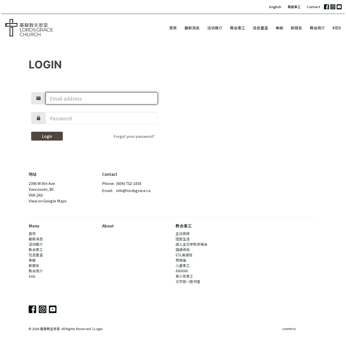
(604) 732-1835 (128, 183)
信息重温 (260, 27)
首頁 (173, 27)
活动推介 (214, 27)
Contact (313, 6)
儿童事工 (183, 265)
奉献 (279, 27)
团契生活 (183, 238)
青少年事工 (184, 276)
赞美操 (181, 260)
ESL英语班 (184, 254)
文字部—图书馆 (188, 281)
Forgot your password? (134, 136)
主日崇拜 (183, 233)
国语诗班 (183, 249)
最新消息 (192, 27)
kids (337, 27)
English (275, 6)
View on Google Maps (48, 200)
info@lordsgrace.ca (133, 190)
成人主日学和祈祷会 (191, 244)
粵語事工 (294, 6)
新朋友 (296, 27)
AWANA (182, 270)
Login (47, 136)
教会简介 (317, 27)
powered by (297, 333)
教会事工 (237, 27)
